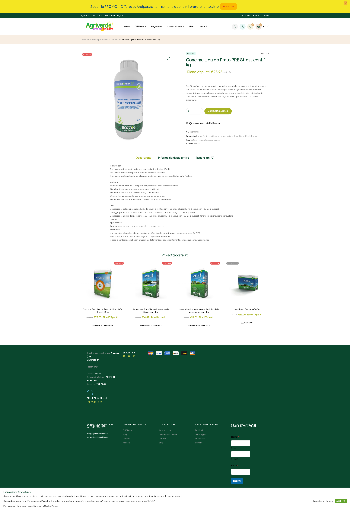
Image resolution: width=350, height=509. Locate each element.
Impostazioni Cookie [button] (323, 501)
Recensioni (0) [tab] (205, 157)
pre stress (216, 140)
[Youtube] (129, 356)
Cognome (235, 459)
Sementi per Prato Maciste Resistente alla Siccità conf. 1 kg (151, 310)
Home (83, 39)
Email (234, 465)
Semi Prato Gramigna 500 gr (247, 309)
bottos (194, 140)
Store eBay (245, 15)
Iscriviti (237, 481)
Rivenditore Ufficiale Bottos (245, 136)
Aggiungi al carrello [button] (102, 325)
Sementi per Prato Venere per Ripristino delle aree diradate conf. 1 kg (199, 310)
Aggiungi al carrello (218, 111)
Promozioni (228, 6)
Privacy (256, 15)
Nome (233, 448)
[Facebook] (124, 356)
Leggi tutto (246, 323)
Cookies (265, 15)
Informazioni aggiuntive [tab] (173, 157)
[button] (168, 58)
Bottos (115, 39)
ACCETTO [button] (340, 501)
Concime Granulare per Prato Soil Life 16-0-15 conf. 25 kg (102, 310)
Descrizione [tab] (143, 157)
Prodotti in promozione (99, 39)
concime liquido (204, 140)
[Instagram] (134, 356)
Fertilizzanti (208, 136)
